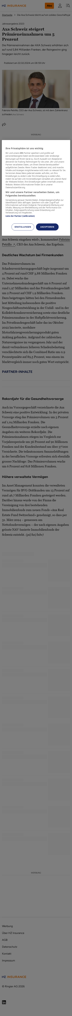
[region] (36, 188)
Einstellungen (23, 227)
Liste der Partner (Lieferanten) (20, 216)
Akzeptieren (47, 227)
